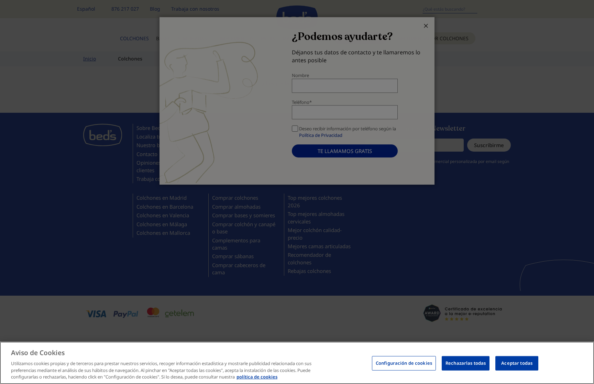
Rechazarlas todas (466, 363)
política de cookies (256, 377)
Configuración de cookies (404, 363)
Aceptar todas (516, 363)
